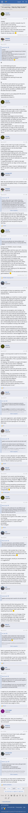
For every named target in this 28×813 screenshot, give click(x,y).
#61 (26, 18)
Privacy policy (19, 807)
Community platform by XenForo (13, 811)
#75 (26, 593)
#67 (26, 236)
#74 (26, 537)
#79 (26, 731)
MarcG (3, 9)
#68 (26, 287)
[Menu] (2, 1)
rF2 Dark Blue (5, 805)
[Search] (26, 1)
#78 (26, 716)
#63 (26, 106)
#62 (26, 44)
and (8, 277)
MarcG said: (4, 505)
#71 (26, 435)
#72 (26, 473)
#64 (26, 142)
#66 (26, 194)
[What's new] (23, 1)
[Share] (24, 19)
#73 (26, 502)
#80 (26, 758)
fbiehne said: (5, 761)
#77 (26, 673)
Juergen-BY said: (5, 239)
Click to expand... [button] (14, 210)
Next (18, 788)
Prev (9, 788)
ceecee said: (4, 47)
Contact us (3, 807)
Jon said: (4, 401)
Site (2, 808)
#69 (26, 351)
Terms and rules (11, 807)
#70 (26, 398)
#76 (26, 630)
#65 (26, 179)
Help (24, 807)
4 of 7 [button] (14, 788)
